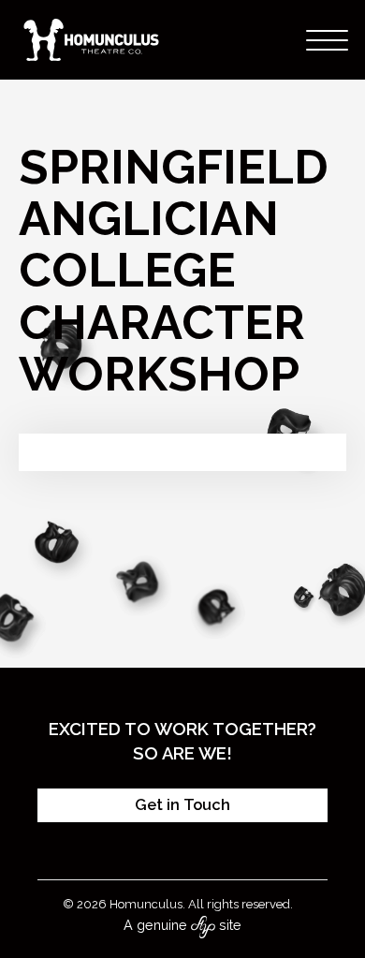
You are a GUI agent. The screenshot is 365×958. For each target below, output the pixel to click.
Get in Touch (182, 805)
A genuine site (182, 925)
